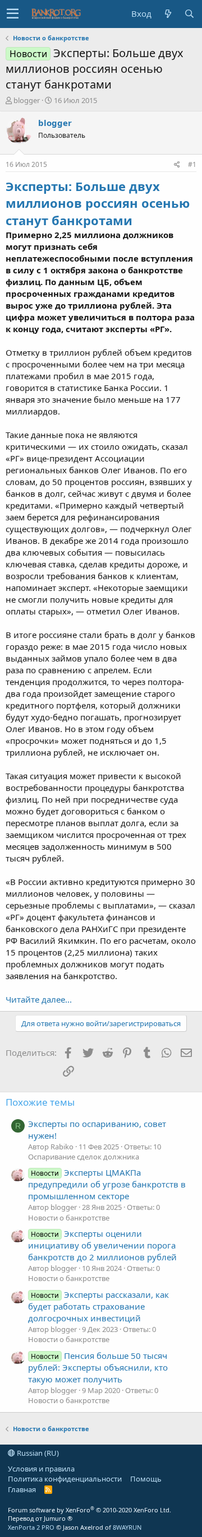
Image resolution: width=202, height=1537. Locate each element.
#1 (192, 164)
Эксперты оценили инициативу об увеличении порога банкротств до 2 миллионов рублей (102, 1245)
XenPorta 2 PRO (31, 1527)
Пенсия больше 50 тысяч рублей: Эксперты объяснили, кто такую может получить (98, 1367)
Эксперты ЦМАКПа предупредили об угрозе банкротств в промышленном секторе (107, 1184)
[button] (12, 14)
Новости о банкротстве (68, 1218)
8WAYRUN (127, 1527)
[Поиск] (189, 13)
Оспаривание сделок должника (83, 1157)
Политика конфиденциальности (65, 1479)
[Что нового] (167, 13)
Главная (22, 1489)
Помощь (146, 1479)
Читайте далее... (39, 999)
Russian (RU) (37, 1453)
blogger (26, 100)
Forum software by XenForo (89, 1510)
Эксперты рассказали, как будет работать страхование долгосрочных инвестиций (98, 1306)
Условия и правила (41, 1469)
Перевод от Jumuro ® (40, 1518)
